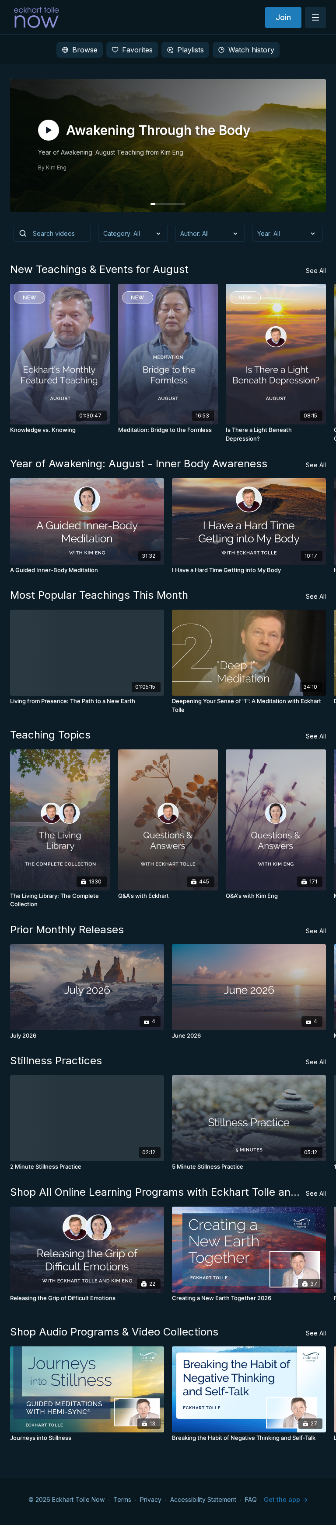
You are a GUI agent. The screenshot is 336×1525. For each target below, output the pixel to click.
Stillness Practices (56, 1060)
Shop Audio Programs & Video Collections (114, 1331)
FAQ (251, 1499)
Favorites (137, 49)
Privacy (150, 1499)
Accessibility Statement (203, 1499)
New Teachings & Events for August (99, 269)
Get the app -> (286, 1499)
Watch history (251, 49)
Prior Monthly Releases (67, 929)
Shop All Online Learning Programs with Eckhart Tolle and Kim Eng (158, 1192)
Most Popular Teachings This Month (99, 595)
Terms (122, 1499)
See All (316, 270)
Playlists (190, 49)
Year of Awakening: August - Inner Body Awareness (138, 463)
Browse (85, 49)
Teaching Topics (50, 734)
